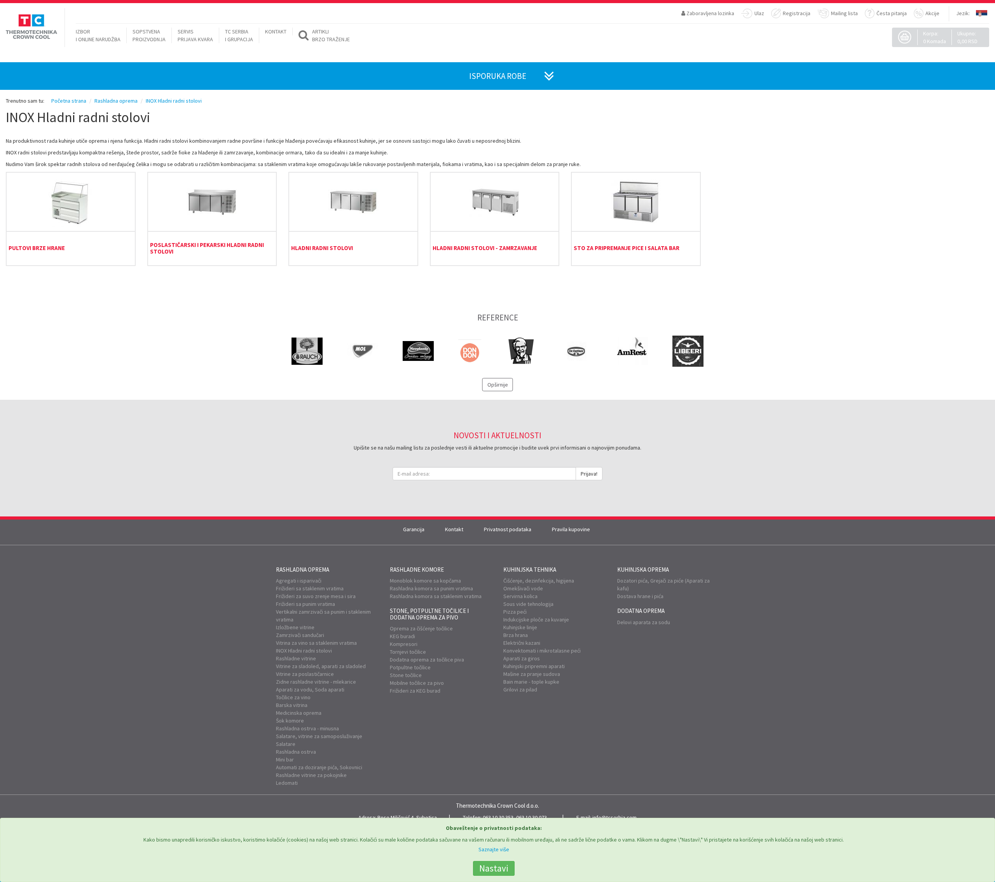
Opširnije (497, 384)
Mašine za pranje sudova (531, 673)
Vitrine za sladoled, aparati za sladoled (321, 666)
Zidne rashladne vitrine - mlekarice (316, 681)
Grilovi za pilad (520, 689)
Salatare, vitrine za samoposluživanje (319, 736)
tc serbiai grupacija (239, 35)
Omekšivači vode (523, 588)
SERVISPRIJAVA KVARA (195, 35)
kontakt (275, 31)
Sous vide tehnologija (528, 603)
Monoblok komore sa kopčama (425, 580)
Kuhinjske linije (520, 627)
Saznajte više (493, 849)
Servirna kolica (520, 596)
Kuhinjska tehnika (529, 569)
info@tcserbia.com (614, 817)
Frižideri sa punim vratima (305, 603)
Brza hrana (515, 635)
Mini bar (285, 759)
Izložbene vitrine (295, 627)
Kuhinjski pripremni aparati (534, 666)
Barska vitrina (291, 705)
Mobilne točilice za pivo (417, 682)
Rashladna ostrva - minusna (307, 728)
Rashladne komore (417, 569)
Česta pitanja (891, 13)
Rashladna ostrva (296, 751)
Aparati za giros (521, 658)
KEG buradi (402, 636)
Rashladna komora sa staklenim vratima (436, 596)
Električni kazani (521, 642)
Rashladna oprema (302, 569)
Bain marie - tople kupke (531, 681)
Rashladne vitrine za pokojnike (311, 775)
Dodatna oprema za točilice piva (427, 659)
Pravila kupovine (571, 529)
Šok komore (290, 720)
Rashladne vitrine (296, 658)
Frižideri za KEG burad (415, 690)
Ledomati (287, 782)
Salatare (285, 743)
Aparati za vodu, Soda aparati (310, 689)
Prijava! (589, 473)
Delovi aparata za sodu (643, 622)
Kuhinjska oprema (643, 569)
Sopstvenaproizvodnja (149, 35)
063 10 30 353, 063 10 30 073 (515, 817)
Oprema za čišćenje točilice (421, 628)
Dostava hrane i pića (640, 596)
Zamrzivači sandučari (300, 635)
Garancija (413, 529)
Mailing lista (844, 13)
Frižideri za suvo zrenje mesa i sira (316, 596)
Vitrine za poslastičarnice (305, 673)
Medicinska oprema (298, 712)
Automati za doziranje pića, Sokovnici (319, 767)
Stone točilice (406, 675)
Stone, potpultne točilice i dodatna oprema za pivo (429, 614)
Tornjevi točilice (408, 651)
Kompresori (403, 644)
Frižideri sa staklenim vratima (310, 588)
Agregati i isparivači (298, 580)
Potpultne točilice (410, 667)
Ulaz (759, 13)
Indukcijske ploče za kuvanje (536, 619)
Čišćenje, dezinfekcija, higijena (538, 580)
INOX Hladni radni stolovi (304, 650)
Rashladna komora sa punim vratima (431, 588)
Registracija (796, 13)
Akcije (932, 13)
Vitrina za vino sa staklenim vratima (316, 642)
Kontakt (454, 529)
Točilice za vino (293, 697)
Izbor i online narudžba (98, 35)
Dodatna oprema (641, 610)
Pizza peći (515, 611)
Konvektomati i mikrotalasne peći (542, 650)
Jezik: (963, 13)
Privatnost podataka (507, 529)
